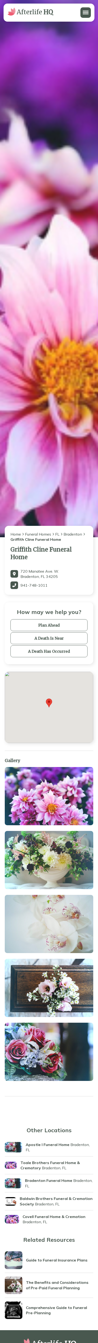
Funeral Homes (38, 534)
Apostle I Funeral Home (47, 1144)
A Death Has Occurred (49, 651)
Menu (85, 10)
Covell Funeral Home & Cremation (54, 1216)
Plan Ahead (49, 625)
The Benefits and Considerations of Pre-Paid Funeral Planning (57, 1285)
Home (15, 534)
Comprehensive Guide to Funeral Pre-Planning (56, 1310)
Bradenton (73, 534)
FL (57, 534)
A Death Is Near (49, 638)
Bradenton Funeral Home (48, 1180)
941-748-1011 (34, 585)
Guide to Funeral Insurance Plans (57, 1260)
